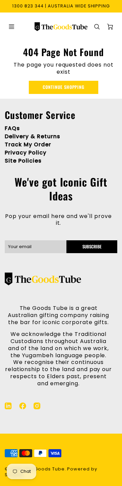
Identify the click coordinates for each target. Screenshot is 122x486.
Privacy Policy (25, 152)
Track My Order (28, 144)
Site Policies (23, 161)
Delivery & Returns (32, 136)
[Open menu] (11, 26)
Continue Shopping (63, 87)
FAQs (12, 128)
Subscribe (91, 246)
